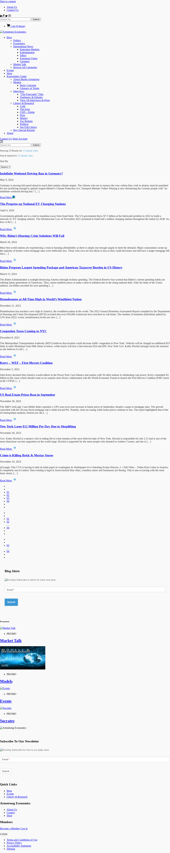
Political (24, 124)
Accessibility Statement (19, 845)
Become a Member (10, 828)
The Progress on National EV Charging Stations (33, 204)
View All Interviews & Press (35, 100)
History (24, 118)
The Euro (25, 109)
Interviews (18, 91)
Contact (11, 812)
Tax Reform (26, 121)
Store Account (19, 138)
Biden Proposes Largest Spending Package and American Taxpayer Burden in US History (61, 267)
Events (10, 70)
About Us (12, 7)
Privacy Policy (14, 842)
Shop (9, 73)
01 (8, 492)
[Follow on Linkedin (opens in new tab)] (1, 16)
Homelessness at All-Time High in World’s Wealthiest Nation (41, 299)
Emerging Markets (29, 49)
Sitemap (11, 848)
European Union (28, 58)
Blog (9, 37)
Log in (24, 828)
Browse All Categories (25, 67)
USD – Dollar (27, 112)
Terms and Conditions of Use (22, 839)
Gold (22, 106)
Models (17, 82)
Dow (22, 115)
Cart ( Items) (17, 26)
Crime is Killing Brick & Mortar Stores (26, 455)
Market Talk (19, 64)
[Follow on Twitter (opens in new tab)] (6, 16)
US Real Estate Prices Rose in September (27, 394)
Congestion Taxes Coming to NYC (23, 331)
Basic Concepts (28, 85)
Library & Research (23, 103)
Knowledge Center (17, 76)
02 (8, 495)
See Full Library (28, 127)
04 (8, 501)
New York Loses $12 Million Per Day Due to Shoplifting (38, 426)
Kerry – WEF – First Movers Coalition (26, 363)
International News (23, 46)
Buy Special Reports (24, 130)
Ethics (23, 55)
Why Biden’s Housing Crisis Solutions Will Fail (32, 235)
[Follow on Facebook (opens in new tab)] (4, 16)
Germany (25, 61)
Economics (19, 43)
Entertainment (27, 52)
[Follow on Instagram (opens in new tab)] (9, 16)
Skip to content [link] (8, 1)
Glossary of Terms (29, 88)
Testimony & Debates (31, 97)
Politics (17, 40)
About (10, 133)
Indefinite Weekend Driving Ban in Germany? (31, 173)
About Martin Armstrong (26, 79)
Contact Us (12, 10)
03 (8, 498)
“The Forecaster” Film (31, 94)
